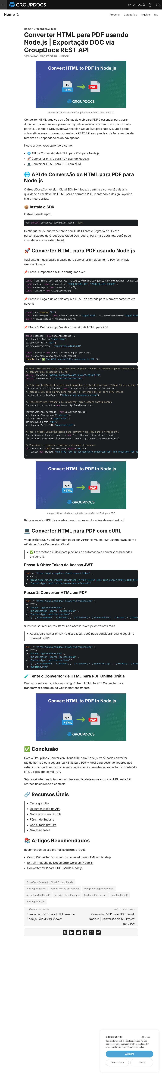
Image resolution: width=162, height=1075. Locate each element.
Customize (117, 1062)
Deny (142, 1062)
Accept (129, 1054)
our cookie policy (137, 1047)
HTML (43, 119)
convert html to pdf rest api (64, 888)
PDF (95, 119)
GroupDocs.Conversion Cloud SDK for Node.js (58, 189)
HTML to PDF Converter (100, 683)
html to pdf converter (95, 895)
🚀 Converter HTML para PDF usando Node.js (58, 158)
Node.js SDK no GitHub (45, 814)
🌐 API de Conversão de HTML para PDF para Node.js (63, 153)
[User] (150, 4)
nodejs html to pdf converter (98, 888)
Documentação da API (45, 808)
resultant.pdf (115, 520)
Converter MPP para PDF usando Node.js (54, 868)
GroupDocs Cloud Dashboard (68, 235)
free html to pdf (120, 895)
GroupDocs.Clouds (45, 28)
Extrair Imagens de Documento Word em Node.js (60, 862)
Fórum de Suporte (42, 819)
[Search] (158, 4)
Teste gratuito (39, 803)
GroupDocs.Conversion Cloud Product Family (49, 882)
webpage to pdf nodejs (67, 895)
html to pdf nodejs (35, 888)
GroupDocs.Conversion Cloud (49, 544)
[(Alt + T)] (18, 14)
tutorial (59, 240)
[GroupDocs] (28, 5)
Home (9, 14)
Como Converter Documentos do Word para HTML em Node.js (69, 857)
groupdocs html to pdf (38, 895)
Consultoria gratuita (43, 825)
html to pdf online (35, 901)
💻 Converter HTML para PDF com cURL (54, 164)
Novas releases (40, 830)
